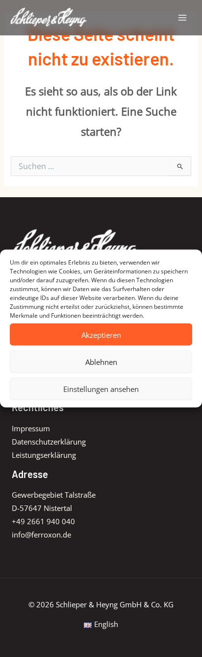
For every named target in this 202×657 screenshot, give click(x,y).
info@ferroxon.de (41, 534)
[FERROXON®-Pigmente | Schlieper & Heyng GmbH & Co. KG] (49, 17)
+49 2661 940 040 (43, 521)
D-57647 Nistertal (42, 508)
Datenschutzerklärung (49, 442)
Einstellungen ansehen (101, 388)
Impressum (31, 428)
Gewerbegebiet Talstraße (54, 495)
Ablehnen (101, 361)
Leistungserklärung (44, 455)
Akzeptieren (101, 334)
